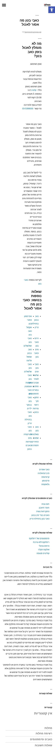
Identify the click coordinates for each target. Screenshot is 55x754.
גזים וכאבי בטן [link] (36, 353)
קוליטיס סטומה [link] (43, 553)
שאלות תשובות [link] (43, 745)
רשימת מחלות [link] (44, 733)
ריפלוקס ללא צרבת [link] (41, 542)
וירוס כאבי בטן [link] (37, 342)
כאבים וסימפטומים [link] (41, 739)
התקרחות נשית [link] (42, 511)
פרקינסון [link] (45, 481)
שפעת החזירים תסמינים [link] (35, 442)
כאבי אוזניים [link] (44, 469)
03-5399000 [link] (27, 108)
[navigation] (4, 5)
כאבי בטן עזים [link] (37, 368)
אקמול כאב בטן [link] (29, 331)
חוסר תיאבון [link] (44, 508)
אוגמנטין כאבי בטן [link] (28, 390)
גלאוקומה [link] (45, 484)
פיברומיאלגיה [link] (43, 473)
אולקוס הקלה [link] (43, 550)
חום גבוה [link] (45, 504)
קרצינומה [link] (45, 477)
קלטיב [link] (33, 90)
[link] (51, 9)
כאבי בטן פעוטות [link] (29, 379)
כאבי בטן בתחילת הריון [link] (39, 519)
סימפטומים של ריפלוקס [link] (39, 538)
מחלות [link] (48, 728)
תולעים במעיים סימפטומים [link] (34, 390)
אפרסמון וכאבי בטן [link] (28, 320)
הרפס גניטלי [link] (44, 546)
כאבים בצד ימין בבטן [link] (40, 515)
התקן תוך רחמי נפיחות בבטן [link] (36, 404)
